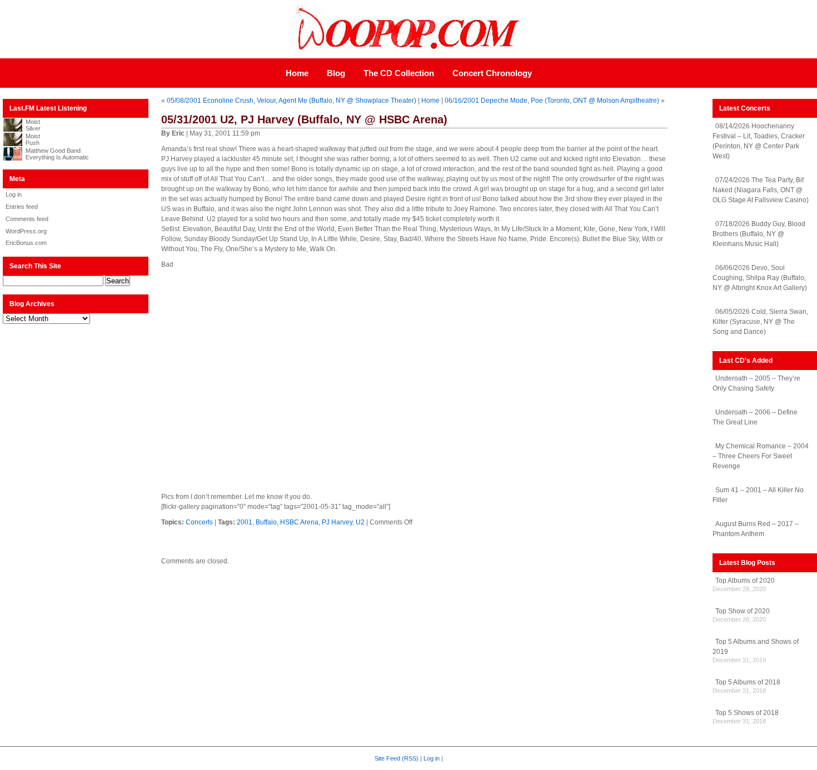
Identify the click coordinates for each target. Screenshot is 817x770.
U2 (360, 522)
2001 (244, 522)
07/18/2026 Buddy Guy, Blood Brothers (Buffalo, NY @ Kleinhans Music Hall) (759, 234)
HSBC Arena (299, 522)
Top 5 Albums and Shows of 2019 (756, 647)
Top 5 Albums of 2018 (747, 682)
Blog (336, 73)
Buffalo (266, 522)
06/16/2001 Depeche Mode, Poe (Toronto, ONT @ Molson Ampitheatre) (552, 100)
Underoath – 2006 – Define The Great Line (755, 417)
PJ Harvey (337, 522)
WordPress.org (26, 231)
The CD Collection (398, 73)
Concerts (199, 522)
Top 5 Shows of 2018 (747, 713)
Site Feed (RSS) (397, 758)
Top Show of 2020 (742, 611)
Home (297, 73)
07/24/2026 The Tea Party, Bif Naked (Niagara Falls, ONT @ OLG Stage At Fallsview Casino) (761, 190)
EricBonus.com (26, 242)
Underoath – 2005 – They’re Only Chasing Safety (756, 383)
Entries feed (22, 206)
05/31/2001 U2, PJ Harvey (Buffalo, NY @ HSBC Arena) (304, 119)
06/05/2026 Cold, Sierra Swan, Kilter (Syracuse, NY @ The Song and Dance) (760, 322)
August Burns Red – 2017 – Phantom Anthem (756, 529)
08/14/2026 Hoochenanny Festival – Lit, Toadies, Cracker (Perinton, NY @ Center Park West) (759, 141)
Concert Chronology (492, 73)
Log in (14, 194)
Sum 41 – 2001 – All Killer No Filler (758, 495)
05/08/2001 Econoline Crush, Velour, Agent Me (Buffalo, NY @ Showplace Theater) (291, 100)
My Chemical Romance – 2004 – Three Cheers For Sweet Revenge (761, 456)
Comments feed (27, 219)
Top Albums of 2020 (745, 580)
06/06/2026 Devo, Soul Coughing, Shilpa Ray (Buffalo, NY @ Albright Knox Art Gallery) (760, 278)
